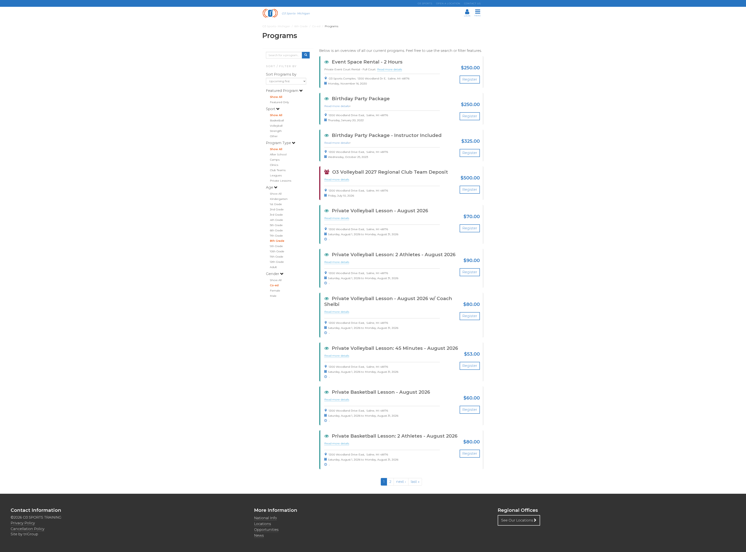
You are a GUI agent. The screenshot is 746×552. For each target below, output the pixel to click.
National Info (265, 518)
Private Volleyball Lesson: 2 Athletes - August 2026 (394, 254)
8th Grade (277, 241)
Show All (276, 97)
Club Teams (278, 170)
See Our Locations (517, 520)
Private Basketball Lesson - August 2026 (381, 392)
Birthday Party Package (361, 98)
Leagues (276, 175)
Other (274, 136)
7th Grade (276, 235)
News (259, 535)
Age (270, 187)
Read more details (389, 69)
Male (273, 296)
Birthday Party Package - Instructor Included (387, 135)
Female (275, 290)
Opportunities (266, 530)
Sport (271, 109)
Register (469, 79)
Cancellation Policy (27, 529)
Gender (273, 274)
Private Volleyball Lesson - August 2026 (380, 210)
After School (278, 154)
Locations (262, 524)
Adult (273, 267)
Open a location (448, 3)
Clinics (274, 165)
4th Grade (276, 220)
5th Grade (276, 225)
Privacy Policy (23, 523)
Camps (275, 159)
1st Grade (276, 204)
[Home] (271, 13)
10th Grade (277, 251)
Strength (276, 131)
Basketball (277, 120)
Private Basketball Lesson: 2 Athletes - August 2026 (395, 436)
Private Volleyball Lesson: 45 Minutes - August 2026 (395, 348)
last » (415, 482)
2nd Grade (277, 209)
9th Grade (276, 246)
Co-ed (274, 285)
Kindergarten (279, 199)
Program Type (279, 143)
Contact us (472, 3)
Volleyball (276, 125)
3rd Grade (276, 214)
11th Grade (276, 256)
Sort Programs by (281, 74)
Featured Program (282, 91)
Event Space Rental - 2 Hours (367, 62)
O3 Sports (425, 3)
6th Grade (276, 230)
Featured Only (279, 102)
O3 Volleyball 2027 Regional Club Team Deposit (390, 172)
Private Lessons (280, 180)
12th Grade (277, 262)
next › (401, 482)
